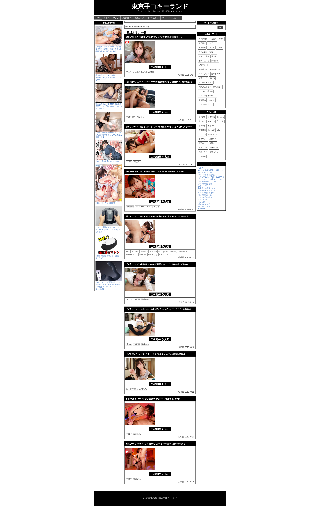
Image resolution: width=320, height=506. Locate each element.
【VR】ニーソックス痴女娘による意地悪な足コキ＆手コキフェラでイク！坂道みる (158, 309)
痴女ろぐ (201, 168)
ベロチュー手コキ (206, 83)
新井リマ (213, 139)
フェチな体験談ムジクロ (207, 197)
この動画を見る (160, 67)
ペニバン (211, 100)
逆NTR (212, 78)
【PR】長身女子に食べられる (107, 161)
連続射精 (130, 206)
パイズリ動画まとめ (206, 193)
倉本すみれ (203, 139)
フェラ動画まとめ (205, 184)
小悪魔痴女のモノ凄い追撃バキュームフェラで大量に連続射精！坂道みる (155, 171)
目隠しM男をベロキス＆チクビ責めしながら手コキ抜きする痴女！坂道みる (155, 444)
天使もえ (173, 251)
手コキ (106, 18)
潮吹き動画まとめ (205, 195)
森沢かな (213, 143)
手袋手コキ (203, 69)
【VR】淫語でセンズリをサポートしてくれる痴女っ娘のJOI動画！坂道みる (156, 354)
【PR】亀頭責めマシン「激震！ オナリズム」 (108, 257)
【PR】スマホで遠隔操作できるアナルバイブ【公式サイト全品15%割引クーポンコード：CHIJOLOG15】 (108, 285)
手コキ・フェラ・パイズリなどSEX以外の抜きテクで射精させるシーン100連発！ (158, 216)
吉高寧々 (144, 251)
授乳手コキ (217, 87)
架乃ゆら (142, 254)
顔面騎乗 (214, 61)
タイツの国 (202, 199)
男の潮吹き (126, 18)
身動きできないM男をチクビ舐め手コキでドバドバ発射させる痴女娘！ (154, 399)
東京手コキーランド (160, 6)
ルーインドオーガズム (207, 96)
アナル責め (203, 52)
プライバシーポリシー (171, 18)
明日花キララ (132, 254)
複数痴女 (202, 43)
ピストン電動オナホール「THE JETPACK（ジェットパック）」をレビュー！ (108, 229)
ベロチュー (212, 43)
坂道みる (142, 72)
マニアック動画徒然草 (207, 175)
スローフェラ (204, 74)
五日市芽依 (214, 148)
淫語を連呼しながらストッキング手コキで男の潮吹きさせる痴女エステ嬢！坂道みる (159, 82)
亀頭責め (202, 100)
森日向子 (202, 121)
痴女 (128, 251)
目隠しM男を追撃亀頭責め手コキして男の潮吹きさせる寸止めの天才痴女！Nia (109, 135)
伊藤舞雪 (202, 130)
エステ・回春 (204, 56)
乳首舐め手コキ (205, 87)
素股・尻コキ (204, 61)
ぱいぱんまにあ (204, 204)
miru (135, 72)
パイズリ (211, 48)
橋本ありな (152, 254)
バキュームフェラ (142, 206)
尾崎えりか (203, 152)
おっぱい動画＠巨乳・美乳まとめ (211, 170)
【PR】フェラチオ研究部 (105, 203)
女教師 (150, 72)
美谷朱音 (202, 117)
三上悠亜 (135, 251)
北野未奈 (211, 130)
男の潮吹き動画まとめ (207, 190)
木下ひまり (203, 143)
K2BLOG (201, 208)
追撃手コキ (215, 74)
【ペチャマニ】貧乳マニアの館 (210, 179)
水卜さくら (163, 254)
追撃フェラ (203, 78)
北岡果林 (202, 126)
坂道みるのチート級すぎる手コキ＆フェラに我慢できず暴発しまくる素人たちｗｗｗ (159, 127)
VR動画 (136, 299)
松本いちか (212, 134)
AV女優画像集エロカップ (208, 181)
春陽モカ (211, 121)
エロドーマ (202, 186)
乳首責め (213, 39)
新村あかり (214, 152)
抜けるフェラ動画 (205, 172)
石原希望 (202, 134)
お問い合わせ (153, 18)
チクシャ (210, 65)
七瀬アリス (212, 126)
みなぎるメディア (205, 206)
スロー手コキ (215, 69)
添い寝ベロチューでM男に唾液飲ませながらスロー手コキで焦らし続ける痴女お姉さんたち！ (109, 49)
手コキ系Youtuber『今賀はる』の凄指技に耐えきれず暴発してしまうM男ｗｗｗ (109, 77)
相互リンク (139, 18)
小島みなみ (183, 251)
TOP (98, 18)
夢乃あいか (163, 251)
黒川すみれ (203, 148)
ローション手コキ (206, 91)
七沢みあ (220, 117)
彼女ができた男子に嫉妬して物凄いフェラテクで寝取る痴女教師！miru (154, 37)
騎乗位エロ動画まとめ (207, 188)
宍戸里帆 (220, 121)
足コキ (129, 344)
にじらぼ (201, 202)
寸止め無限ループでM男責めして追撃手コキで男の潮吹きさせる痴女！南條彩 (109, 106)
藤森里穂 (211, 117)
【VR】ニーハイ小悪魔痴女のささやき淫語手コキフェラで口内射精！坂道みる (157, 264)
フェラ (115, 18)
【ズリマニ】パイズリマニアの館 (211, 177)
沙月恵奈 (202, 156)
